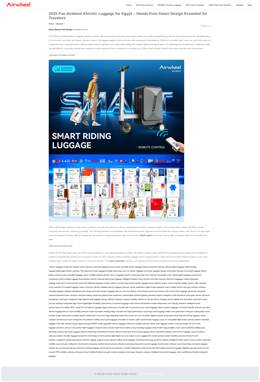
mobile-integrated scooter (135, 348)
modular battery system (184, 283)
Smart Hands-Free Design (60, 29)
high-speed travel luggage (89, 299)
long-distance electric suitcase (92, 279)
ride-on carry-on (122, 291)
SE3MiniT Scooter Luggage (169, 5)
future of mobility (62, 307)
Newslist (59, 24)
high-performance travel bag (140, 311)
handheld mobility (192, 328)
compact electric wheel (81, 315)
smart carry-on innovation (139, 315)
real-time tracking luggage (88, 348)
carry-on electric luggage (132, 271)
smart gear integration (68, 299)
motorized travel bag (144, 340)
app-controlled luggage (73, 275)
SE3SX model (97, 324)
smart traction (196, 340)
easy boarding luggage (142, 328)
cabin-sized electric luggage (147, 319)
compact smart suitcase (105, 328)
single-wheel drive (63, 315)
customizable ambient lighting (134, 295)
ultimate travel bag (126, 344)
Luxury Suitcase (158, 374)
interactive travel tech (192, 299)
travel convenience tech (158, 291)
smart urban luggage (178, 291)
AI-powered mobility (91, 319)
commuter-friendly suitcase (190, 307)
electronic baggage (174, 279)
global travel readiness (112, 295)
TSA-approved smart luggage (92, 271)
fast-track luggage (72, 332)
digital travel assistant (155, 287)
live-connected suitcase (66, 348)
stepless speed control (163, 283)
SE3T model (75, 307)
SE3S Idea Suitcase (144, 5)
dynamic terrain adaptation (133, 287)
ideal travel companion (88, 344)
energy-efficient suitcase (111, 299)
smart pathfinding (184, 352)
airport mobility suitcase (175, 336)
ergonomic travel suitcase (67, 283)
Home (128, 5)
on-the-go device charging (156, 299)
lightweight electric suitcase (67, 271)
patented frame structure (66, 295)
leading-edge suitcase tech (115, 311)
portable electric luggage (131, 267)
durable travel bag (113, 271)
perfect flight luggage (85, 328)
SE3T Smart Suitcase (195, 5)
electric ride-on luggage (113, 275)
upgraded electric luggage (114, 324)
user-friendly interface (177, 303)
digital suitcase (157, 315)
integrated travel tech (119, 315)
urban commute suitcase (89, 287)
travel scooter (115, 267)
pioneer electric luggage (86, 340)
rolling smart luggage (126, 340)
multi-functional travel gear (183, 295)
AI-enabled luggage (70, 287)
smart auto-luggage (108, 319)
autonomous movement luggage (115, 303)
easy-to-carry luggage (138, 336)
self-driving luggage (191, 315)
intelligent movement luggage (163, 352)
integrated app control (73, 303)
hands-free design (71, 267)
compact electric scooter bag (115, 283)
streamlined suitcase (105, 332)
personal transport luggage (103, 291)
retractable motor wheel (167, 275)
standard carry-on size (65, 328)
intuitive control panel (139, 291)
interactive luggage (174, 348)
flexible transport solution (107, 352)
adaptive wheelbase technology (77, 291)
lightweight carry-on (120, 336)
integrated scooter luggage (145, 344)
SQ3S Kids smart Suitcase (220, 5)
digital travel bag (190, 348)
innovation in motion (126, 319)
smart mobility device (174, 287)
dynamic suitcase (143, 352)
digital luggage (184, 275)
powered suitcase (161, 340)
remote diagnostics (159, 303)
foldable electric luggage (111, 287)
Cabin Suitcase (144, 374)
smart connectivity (116, 261)
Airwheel (239, 5)
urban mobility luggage (68, 279)
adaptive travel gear (126, 352)
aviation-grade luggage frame (141, 283)
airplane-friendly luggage (67, 336)
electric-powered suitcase (161, 332)
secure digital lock (175, 299)
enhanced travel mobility (85, 352)
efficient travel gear (123, 332)
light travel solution (123, 328)
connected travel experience (111, 348)
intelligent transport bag (132, 279)
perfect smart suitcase (107, 344)
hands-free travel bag (87, 336)
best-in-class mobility (72, 311)
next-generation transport (182, 311)
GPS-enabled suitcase (64, 352)
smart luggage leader (161, 311)
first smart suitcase (156, 336)
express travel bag (88, 332)
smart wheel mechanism (139, 303)
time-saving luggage (140, 332)
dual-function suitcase (167, 344)
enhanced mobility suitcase (137, 324)
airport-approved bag (81, 324)
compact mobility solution (133, 299)
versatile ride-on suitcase (128, 307)
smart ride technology (156, 348)
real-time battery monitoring (90, 295)
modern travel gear (132, 275)
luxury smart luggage (148, 307)
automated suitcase (175, 271)
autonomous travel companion (69, 319)
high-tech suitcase (149, 275)
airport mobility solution (93, 275)
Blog (249, 5)
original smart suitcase (106, 340)
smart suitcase (85, 267)
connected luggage (192, 271)
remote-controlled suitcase (154, 279)
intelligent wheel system (179, 340)
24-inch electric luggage (91, 307)
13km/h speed (146, 235)
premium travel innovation (92, 311)
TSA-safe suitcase (64, 324)
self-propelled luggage (174, 267)
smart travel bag (184, 344)
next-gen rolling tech (69, 344)
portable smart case (176, 328)
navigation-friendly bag (65, 340)
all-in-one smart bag (100, 315)
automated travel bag (173, 315)
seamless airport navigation (160, 295)
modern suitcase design (178, 324)
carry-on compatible (168, 319)
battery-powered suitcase (154, 267)
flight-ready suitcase (186, 319)
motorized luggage (100, 267)
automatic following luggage (91, 283)
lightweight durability (91, 303)
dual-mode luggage (113, 279)
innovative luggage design (155, 271)
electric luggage (56, 267)
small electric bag (159, 328)
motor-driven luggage (181, 332)
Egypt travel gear (109, 307)
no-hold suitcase (104, 336)
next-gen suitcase (190, 287)
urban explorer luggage (168, 307)
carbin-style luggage (158, 324)
